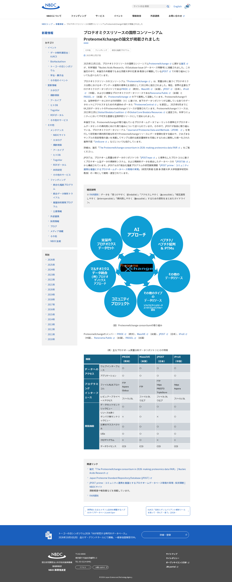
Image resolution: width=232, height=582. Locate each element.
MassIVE (145, 89)
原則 (94, 495)
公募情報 (57, 211)
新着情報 (59, 24)
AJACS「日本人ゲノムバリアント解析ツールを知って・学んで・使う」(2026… (166, 511)
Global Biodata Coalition (111, 112)
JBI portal (171, 566)
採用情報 (54, 221)
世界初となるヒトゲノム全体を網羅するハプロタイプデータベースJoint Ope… (106, 511)
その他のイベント (59, 80)
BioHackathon (58, 61)
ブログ (53, 226)
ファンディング (78, 15)
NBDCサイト (59, 134)
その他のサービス (59, 120)
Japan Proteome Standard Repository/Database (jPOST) (119, 477)
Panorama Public (159, 92)
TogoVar (54, 110)
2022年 (51, 279)
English (178, 6)
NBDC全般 (55, 241)
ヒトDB (54, 105)
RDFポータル (57, 115)
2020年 (51, 289)
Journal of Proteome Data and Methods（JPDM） (154, 129)
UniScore (99, 141)
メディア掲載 (56, 231)
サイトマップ (171, 553)
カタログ (54, 90)
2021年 (51, 284)
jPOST (165, 71)
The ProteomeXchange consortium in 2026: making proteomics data (138, 147)
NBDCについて (54, 15)
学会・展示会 (57, 75)
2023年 (51, 274)
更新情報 (52, 85)
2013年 (51, 324)
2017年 (51, 304)
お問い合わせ (175, 15)
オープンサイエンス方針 (176, 562)
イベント (118, 15)
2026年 (51, 259)
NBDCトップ (47, 24)
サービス (100, 15)
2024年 (51, 269)
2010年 (51, 339)
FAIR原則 (94, 194)
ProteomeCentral (144, 104)
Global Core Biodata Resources (146, 112)
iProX (181, 334)
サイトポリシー (172, 558)
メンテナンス (57, 130)
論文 (183, 63)
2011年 (51, 334)
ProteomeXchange (159, 63)
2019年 (51, 294)
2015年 (51, 314)
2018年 (51, 299)
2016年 (51, 309)
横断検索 (54, 95)
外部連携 (154, 15)
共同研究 (57, 169)
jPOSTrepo (146, 157)
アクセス (83, 567)
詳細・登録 (165, 534)
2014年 (51, 319)
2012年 (51, 329)
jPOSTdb (180, 161)
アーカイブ (55, 100)
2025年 (51, 264)
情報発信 (136, 15)
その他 (51, 125)
